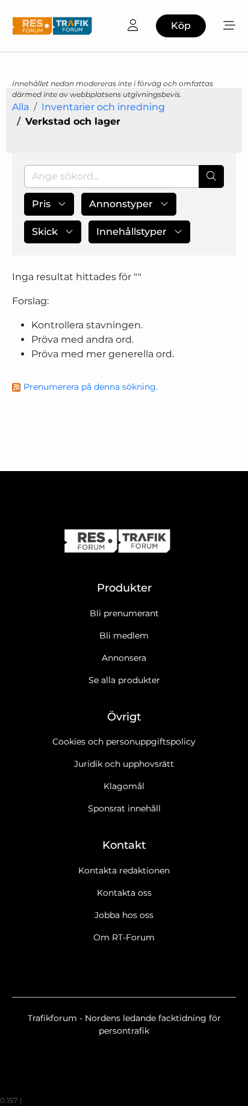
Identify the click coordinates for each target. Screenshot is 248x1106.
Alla (20, 107)
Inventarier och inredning (103, 107)
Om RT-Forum (124, 937)
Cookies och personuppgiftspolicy (124, 741)
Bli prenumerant (124, 613)
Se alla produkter (124, 680)
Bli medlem (124, 635)
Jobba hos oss (124, 915)
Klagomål (124, 786)
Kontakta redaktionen (124, 870)
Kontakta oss (124, 892)
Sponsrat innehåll (124, 808)
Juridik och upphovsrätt (124, 763)
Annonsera (124, 657)
